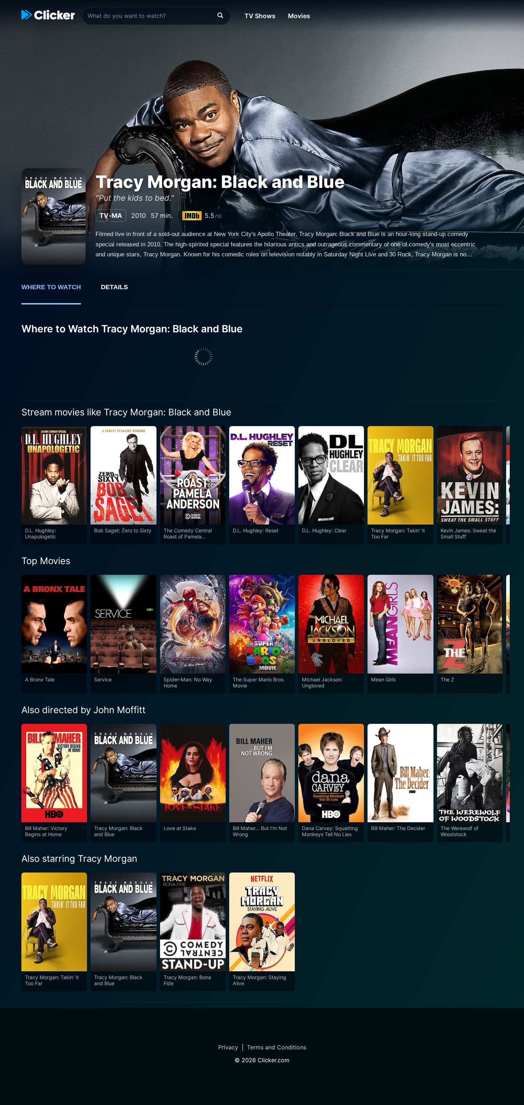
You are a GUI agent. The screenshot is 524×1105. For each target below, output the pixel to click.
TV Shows (260, 16)
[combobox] (156, 16)
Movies (299, 16)
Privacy (228, 1047)
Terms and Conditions (276, 1047)
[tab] (56, 291)
